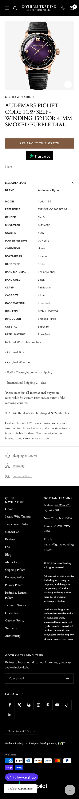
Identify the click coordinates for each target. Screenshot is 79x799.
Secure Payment (22, 476)
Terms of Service (15, 605)
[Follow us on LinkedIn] (10, 714)
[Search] (15, 8)
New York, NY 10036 (58, 518)
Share (8, 167)
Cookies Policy (14, 621)
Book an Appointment (20, 789)
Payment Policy (14, 577)
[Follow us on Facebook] (10, 705)
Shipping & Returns (25, 456)
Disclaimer (11, 613)
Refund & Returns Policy (16, 595)
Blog (8, 555)
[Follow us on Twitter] (19, 705)
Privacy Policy (14, 585)
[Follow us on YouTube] (57, 705)
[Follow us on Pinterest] (47, 705)
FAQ (8, 547)
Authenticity (12, 636)
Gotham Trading (19, 97)
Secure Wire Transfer (18, 517)
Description (15, 182)
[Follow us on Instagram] (38, 705)
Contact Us (12, 532)
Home (9, 509)
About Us (11, 562)
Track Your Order (16, 524)
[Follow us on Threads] (28, 705)
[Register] (67, 678)
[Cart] (72, 8)
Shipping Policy (15, 570)
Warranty (18, 466)
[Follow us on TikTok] (66, 705)
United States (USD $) (19, 731)
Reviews (10, 539)
